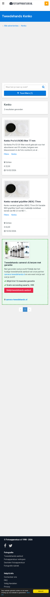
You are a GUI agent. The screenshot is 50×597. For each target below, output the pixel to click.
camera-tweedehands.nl (14, 274)
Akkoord (40, 591)
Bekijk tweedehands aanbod (19, 290)
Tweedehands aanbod (13, 556)
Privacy (7, 587)
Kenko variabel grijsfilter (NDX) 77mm (22, 201)
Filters (6, 154)
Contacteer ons (10, 577)
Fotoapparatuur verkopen (14, 559)
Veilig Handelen (10, 583)
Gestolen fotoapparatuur (14, 562)
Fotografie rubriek (11, 566)
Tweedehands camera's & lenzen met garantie (22, 263)
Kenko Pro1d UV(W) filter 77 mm (19, 140)
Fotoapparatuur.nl (22, 3)
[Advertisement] (25, 56)
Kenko (14, 154)
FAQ (5, 580)
